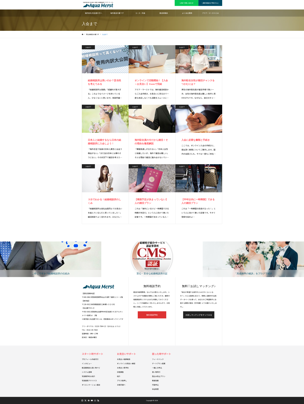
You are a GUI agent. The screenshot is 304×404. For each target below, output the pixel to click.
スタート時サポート (92, 354)
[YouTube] (92, 400)
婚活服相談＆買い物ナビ (91, 368)
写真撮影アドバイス (89, 380)
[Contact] (95, 400)
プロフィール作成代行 (90, 359)
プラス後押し (122, 380)
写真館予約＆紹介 (88, 376)
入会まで (88, 47)
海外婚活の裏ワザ (117, 13)
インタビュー (87, 363)
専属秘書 (155, 380)
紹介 (118, 376)
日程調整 (120, 372)
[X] (85, 400)
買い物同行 (156, 372)
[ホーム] (82, 34)
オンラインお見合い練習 (126, 363)
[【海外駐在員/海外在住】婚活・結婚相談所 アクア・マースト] (98, 4)
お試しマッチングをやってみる (198, 314)
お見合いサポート (126, 354)
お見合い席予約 (123, 368)
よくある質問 (187, 13)
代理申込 (155, 385)
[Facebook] (88, 400)
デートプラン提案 (158, 363)
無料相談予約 (152, 314)
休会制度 (155, 389)
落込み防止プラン (158, 376)
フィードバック (158, 359)
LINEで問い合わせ (186, 3)
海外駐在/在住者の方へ (93, 13)
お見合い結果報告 (123, 359)
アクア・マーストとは (210, 13)
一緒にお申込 (157, 368)
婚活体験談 (163, 13)
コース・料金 (140, 13)
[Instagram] (82, 400)
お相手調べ (121, 385)
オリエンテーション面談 (91, 385)
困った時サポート (161, 354)
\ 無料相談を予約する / (210, 3)
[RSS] (98, 400)
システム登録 (87, 372)
